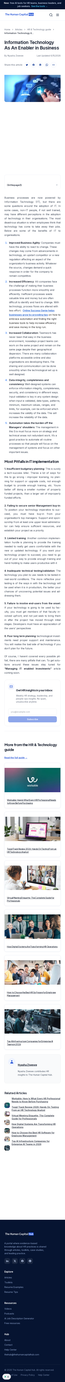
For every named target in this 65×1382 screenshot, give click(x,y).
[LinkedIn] (7, 1261)
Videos (8, 1308)
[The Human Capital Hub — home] (19, 15)
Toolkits (8, 1282)
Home (7, 29)
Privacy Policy (28, 1375)
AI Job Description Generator (19, 1318)
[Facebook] (22, 1261)
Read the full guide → (15, 757)
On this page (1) (14, 185)
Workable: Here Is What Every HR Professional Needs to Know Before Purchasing (36, 1100)
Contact (8, 1344)
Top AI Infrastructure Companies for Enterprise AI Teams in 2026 (31, 1142)
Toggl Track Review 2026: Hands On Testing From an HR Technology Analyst (35, 1108)
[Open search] (51, 15)
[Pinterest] (30, 1261)
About (7, 1340)
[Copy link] (53, 65)
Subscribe (32, 719)
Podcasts (9, 1313)
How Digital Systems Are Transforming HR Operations (34, 1125)
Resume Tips (11, 1292)
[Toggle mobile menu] (58, 15)
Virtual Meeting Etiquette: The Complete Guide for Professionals (33, 1117)
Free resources (12, 1323)
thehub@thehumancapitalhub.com (21, 1354)
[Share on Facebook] (33, 65)
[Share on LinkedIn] (40, 65)
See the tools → (39, 6)
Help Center (10, 1349)
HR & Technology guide (39, 29)
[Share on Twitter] (27, 65)
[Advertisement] (32, 137)
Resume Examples (13, 1287)
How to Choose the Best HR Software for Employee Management (33, 1134)
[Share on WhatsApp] (47, 65)
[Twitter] (15, 1261)
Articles (18, 29)
